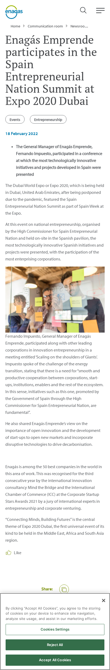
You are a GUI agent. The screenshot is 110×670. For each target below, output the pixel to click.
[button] (64, 589)
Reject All (55, 645)
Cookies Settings (55, 629)
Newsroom (79, 26)
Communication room (45, 26)
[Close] (103, 600)
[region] (55, 631)
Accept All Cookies (55, 660)
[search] (86, 12)
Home (15, 26)
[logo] (14, 11)
